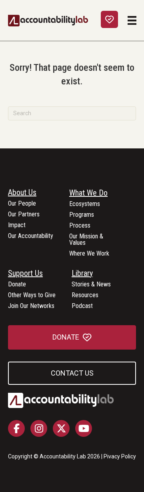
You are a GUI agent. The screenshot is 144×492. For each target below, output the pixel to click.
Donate (17, 284)
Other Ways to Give (32, 295)
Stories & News (91, 284)
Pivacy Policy (120, 456)
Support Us (25, 273)
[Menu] (132, 20)
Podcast (82, 306)
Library (82, 273)
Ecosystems (84, 204)
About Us (22, 192)
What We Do (88, 193)
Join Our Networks (31, 306)
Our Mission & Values (86, 239)
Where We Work (89, 253)
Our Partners (24, 214)
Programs (81, 215)
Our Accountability (30, 236)
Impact (17, 225)
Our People (22, 203)
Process (79, 225)
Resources (85, 295)
